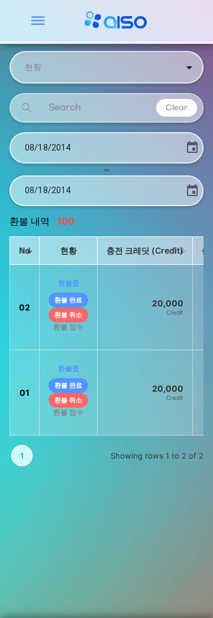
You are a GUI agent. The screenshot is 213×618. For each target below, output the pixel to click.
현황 (68, 250)
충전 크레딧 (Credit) (144, 250)
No (24, 250)
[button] (106, 67)
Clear (177, 108)
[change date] (192, 147)
